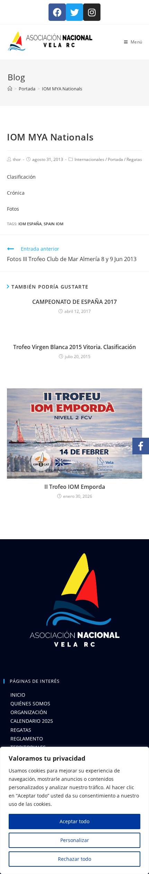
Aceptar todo (74, 821)
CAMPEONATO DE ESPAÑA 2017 (74, 302)
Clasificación (21, 176)
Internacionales (89, 159)
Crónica (16, 192)
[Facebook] (57, 12)
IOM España (30, 223)
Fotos (13, 208)
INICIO (17, 694)
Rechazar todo (74, 859)
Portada (115, 159)
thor (17, 159)
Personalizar (74, 840)
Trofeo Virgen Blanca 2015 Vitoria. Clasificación (74, 347)
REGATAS (20, 730)
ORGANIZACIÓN (28, 712)
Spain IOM (53, 223)
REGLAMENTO (26, 738)
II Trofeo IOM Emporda (74, 487)
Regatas (134, 159)
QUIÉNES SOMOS (30, 703)
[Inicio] (10, 89)
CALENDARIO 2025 (31, 721)
